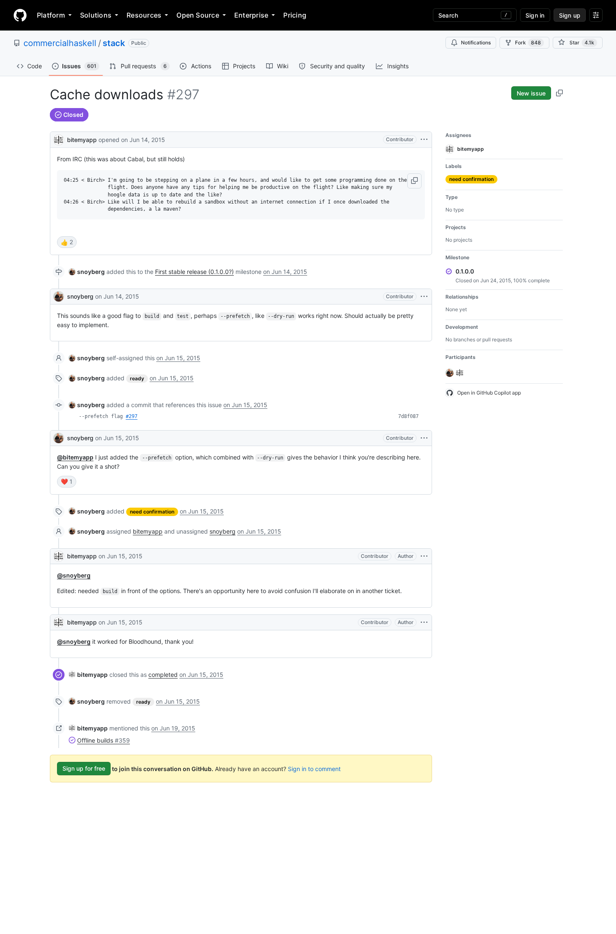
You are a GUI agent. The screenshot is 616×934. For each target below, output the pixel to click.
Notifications (476, 42)
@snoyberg (74, 575)
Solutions (95, 15)
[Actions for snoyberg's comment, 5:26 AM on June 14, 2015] (424, 296)
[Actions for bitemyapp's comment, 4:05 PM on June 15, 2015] (424, 556)
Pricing (294, 15)
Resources (144, 15)
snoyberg (80, 296)
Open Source (197, 15)
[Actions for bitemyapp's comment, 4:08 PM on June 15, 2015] (424, 622)
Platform (51, 15)
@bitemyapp (75, 457)
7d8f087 (408, 416)
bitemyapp (82, 139)
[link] (87, 271)
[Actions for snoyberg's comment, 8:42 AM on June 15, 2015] (424, 438)
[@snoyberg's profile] (59, 297)
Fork (528, 42)
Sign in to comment (314, 768)
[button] (414, 180)
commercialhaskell (59, 43)
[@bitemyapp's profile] (59, 138)
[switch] (67, 242)
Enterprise (251, 15)
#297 (131, 416)
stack (114, 43)
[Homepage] (20, 15)
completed (163, 674)
